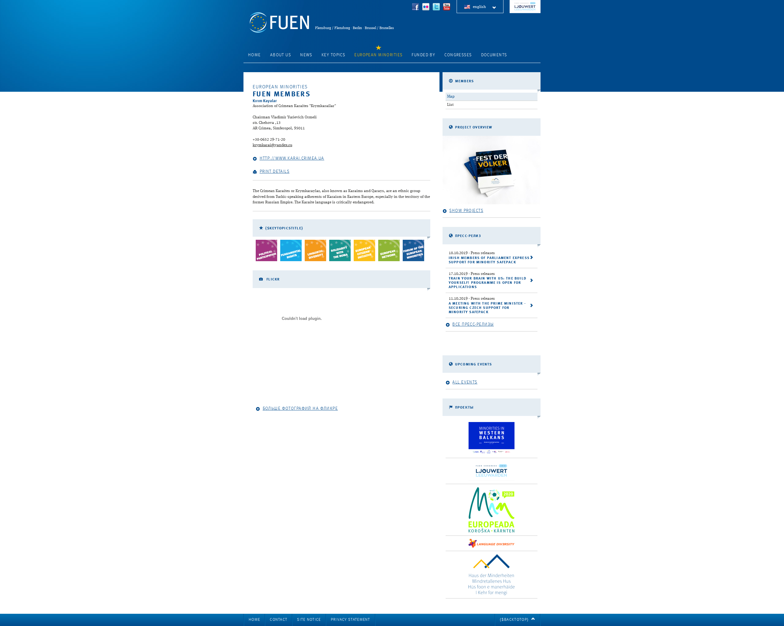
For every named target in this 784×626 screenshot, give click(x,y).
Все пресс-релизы (473, 324)
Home (254, 55)
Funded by (423, 55)
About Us (280, 55)
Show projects (466, 211)
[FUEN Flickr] (426, 7)
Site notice (309, 620)
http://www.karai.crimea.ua (292, 158)
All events (464, 382)
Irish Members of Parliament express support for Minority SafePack (489, 260)
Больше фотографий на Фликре (300, 408)
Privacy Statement (350, 620)
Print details (275, 171)
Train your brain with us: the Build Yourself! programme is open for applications (487, 283)
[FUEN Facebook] (415, 7)
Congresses (458, 55)
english (479, 7)
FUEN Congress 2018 (525, 6)
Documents (494, 55)
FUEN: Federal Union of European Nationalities (279, 22)
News (306, 55)
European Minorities (378, 55)
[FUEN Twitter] (436, 7)
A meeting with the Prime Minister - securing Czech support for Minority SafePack (487, 308)
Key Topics (333, 55)
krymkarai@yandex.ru (272, 145)
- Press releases (472, 253)
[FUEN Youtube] (446, 7)
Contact (278, 620)
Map (450, 96)
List (450, 105)
